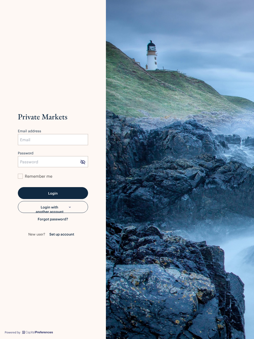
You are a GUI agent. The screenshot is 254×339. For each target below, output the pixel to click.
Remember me (38, 176)
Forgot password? (53, 219)
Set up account (61, 234)
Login (53, 193)
